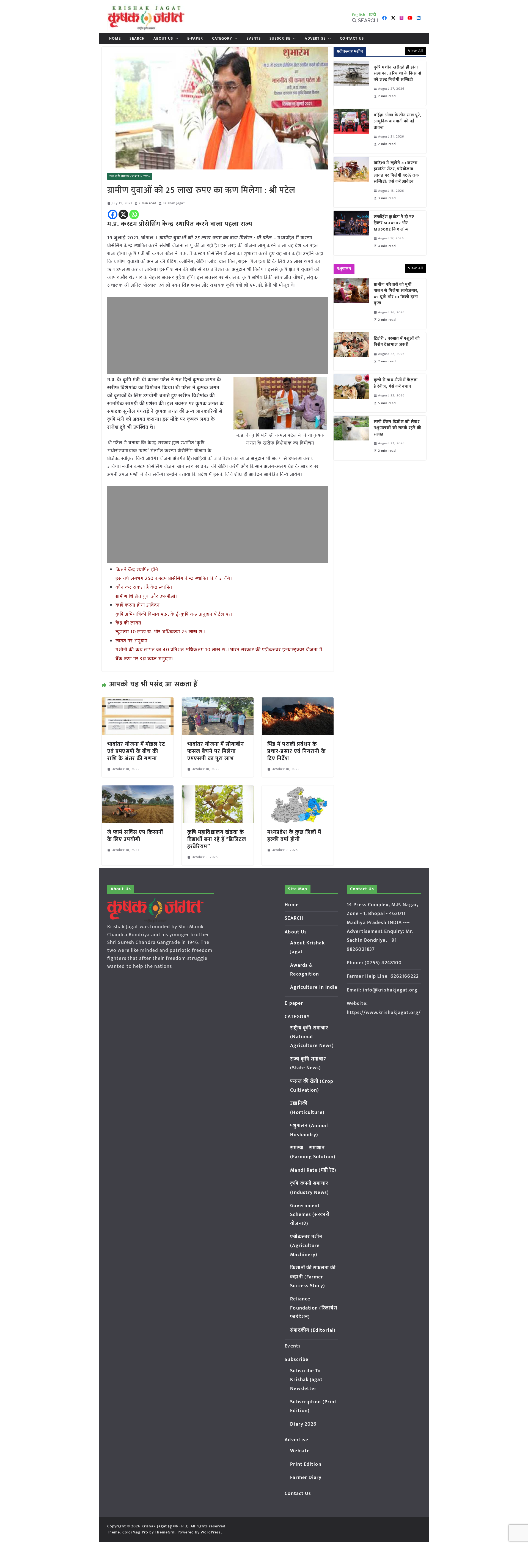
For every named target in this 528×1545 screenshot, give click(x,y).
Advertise (315, 38)
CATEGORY (222, 38)
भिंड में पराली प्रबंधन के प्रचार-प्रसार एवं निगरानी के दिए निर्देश (296, 751)
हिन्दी (372, 15)
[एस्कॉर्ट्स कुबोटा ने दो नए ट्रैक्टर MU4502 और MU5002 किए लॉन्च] (351, 233)
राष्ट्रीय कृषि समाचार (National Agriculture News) (312, 1037)
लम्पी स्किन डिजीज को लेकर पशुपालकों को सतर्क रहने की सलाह (398, 428)
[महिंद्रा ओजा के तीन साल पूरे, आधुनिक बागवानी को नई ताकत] (351, 131)
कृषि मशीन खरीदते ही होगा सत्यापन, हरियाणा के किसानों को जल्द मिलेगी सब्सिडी (398, 73)
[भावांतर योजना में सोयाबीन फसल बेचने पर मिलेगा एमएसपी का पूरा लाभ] (218, 701)
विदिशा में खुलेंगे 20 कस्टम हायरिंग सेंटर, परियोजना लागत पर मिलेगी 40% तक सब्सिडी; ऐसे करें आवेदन (396, 172)
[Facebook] (112, 214)
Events (253, 38)
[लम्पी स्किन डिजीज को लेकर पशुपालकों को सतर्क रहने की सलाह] (351, 438)
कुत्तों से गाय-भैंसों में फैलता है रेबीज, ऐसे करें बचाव (396, 383)
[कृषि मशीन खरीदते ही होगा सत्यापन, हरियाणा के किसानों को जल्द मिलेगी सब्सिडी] (351, 83)
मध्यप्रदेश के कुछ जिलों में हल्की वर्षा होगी (294, 836)
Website (300, 1451)
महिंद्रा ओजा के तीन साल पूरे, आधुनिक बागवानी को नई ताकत (397, 121)
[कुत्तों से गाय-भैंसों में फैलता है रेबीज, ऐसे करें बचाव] (351, 393)
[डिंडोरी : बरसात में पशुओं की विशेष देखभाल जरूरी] (351, 351)
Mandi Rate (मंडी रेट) (313, 1170)
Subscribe (280, 38)
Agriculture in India (313, 987)
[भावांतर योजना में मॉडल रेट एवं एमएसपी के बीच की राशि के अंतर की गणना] (138, 701)
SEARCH (137, 38)
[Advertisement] (217, 335)
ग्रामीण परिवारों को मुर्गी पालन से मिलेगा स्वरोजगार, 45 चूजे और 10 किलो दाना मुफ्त (396, 294)
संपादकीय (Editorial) (313, 1330)
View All (415, 51)
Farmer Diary (305, 1477)
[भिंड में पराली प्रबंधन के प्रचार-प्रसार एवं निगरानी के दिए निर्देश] (298, 701)
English (359, 15)
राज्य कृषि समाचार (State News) (129, 176)
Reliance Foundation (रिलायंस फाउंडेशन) (313, 1308)
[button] (175, 38)
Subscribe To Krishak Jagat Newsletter (306, 1380)
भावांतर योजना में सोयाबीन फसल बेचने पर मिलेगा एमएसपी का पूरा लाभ (215, 751)
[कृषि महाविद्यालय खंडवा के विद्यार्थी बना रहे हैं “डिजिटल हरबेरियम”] (218, 789)
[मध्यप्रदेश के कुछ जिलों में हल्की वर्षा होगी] (298, 789)
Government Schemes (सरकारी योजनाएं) (309, 1215)
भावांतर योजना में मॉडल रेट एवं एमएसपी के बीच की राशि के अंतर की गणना (136, 751)
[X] (123, 214)
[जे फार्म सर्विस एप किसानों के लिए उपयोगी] (138, 789)
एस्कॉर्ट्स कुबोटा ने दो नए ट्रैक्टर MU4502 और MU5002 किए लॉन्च (394, 223)
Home (115, 38)
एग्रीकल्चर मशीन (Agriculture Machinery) (306, 1246)
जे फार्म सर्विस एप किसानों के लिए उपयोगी (135, 836)
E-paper (195, 38)
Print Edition (305, 1464)
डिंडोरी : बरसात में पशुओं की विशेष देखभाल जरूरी (397, 342)
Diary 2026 (303, 1424)
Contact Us (352, 38)
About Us (163, 38)
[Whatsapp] (134, 214)
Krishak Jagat (174, 203)
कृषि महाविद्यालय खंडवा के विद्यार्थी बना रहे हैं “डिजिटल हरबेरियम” (216, 839)
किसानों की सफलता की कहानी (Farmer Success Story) (313, 1277)
